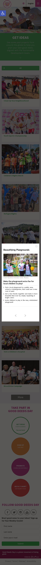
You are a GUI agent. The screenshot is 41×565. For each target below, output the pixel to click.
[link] (3, 13)
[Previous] (15, 316)
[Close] (36, 246)
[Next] (25, 316)
